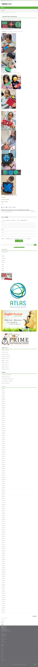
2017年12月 (3, 595)
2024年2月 (3, 447)
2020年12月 (3, 525)
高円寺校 (3, 270)
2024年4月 (3, 443)
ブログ (2, 657)
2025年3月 (3, 420)
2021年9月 (3, 506)
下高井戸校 (3, 258)
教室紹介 (2, 644)
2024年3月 (3, 445)
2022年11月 (3, 477)
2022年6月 (3, 487)
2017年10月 (3, 599)
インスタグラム (3, 659)
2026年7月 (3, 388)
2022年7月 (3, 485)
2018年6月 (3, 582)
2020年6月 (3, 538)
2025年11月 (3, 405)
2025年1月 (3, 424)
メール (2, 232)
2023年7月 (3, 462)
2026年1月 (3, 401)
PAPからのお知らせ (5, 352)
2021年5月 (3, 515)
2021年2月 (3, 521)
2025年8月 (3, 409)
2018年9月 (3, 576)
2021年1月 (3, 523)
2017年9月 (3, 601)
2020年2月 (3, 542)
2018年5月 (3, 584)
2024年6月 (3, 439)
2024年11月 (3, 428)
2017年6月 (3, 607)
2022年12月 (3, 475)
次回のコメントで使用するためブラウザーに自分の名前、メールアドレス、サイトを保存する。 (16, 238)
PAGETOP (34, 616)
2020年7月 (3, 536)
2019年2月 (3, 565)
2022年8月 (3, 483)
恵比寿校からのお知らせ (5, 362)
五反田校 (3, 260)
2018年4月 (3, 586)
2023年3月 (3, 468)
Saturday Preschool (5, 251)
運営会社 (2, 622)
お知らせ (2, 655)
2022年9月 (3, 481)
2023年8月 (3, 460)
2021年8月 (3, 508)
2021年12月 (3, 500)
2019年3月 (3, 563)
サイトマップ (3, 620)
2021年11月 (3, 502)
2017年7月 (3, 605)
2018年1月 (3, 593)
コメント (3, 221)
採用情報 (2, 624)
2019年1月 (3, 567)
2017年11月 (3, 597)
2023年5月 (3, 466)
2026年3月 (3, 397)
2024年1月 (3, 449)
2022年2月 (3, 496)
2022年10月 (3, 479)
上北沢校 (2, 646)
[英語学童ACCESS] (6, 4)
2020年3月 (3, 540)
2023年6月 (3, 464)
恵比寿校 (3, 262)
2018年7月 (3, 580)
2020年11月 (3, 527)
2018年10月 (3, 574)
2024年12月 (3, 426)
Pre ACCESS (3, 637)
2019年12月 (3, 546)
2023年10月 (3, 456)
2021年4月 (3, 517)
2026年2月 (3, 399)
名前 (2, 229)
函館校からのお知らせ (5, 360)
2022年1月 (3, 498)
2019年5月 (3, 559)
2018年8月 (3, 578)
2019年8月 (3, 555)
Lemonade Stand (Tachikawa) (6, 374)
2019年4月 (3, 561)
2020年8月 (3, 534)
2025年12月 (3, 403)
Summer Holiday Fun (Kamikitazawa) (7, 378)
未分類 (3, 264)
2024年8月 (3, 435)
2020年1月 (3, 544)
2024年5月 (3, 441)
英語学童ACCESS (17, 664)
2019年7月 (3, 557)
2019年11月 (3, 548)
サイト (2, 235)
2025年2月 (3, 422)
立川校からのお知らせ (5, 364)
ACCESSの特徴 (3, 635)
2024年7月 (3, 437)
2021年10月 (3, 504)
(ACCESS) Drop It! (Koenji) (6, 376)
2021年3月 (3, 519)
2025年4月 (3, 418)
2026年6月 (3, 390)
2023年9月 (3, 458)
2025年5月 (3, 416)
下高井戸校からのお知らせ (6, 356)
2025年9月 (3, 407)
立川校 (3, 266)
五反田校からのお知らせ (5, 358)
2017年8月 (3, 603)
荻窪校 (3, 268)
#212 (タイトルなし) (4, 633)
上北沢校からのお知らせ (5, 354)
